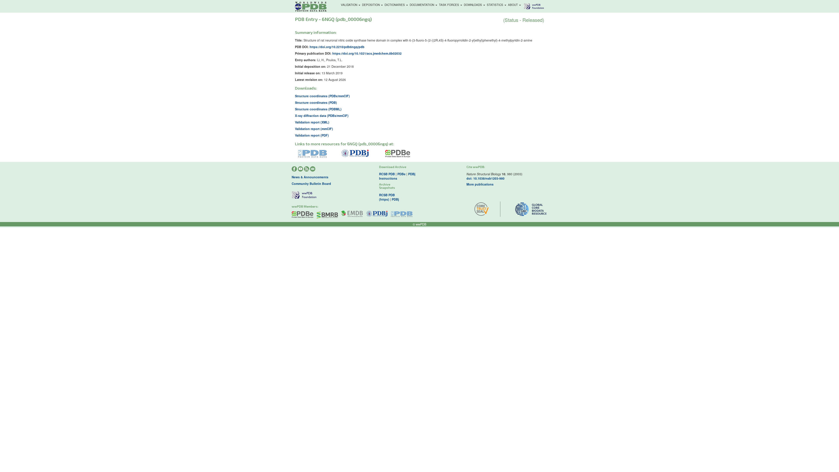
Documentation (422, 5)
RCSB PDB (387, 174)
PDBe (401, 174)
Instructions (388, 178)
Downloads (473, 5)
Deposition (371, 5)
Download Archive (392, 167)
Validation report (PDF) (312, 135)
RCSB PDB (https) (387, 197)
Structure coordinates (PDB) (316, 102)
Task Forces (449, 5)
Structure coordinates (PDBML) (318, 109)
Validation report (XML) (312, 122)
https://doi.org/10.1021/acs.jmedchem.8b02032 (367, 53)
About (513, 5)
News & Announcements (310, 177)
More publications (480, 184)
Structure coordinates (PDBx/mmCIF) (322, 96)
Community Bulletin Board (311, 183)
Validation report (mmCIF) (314, 129)
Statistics (495, 5)
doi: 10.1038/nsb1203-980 (485, 178)
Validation (349, 5)
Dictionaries (395, 5)
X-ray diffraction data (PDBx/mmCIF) (321, 115)
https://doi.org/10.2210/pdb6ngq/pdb (337, 47)
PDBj (411, 174)
